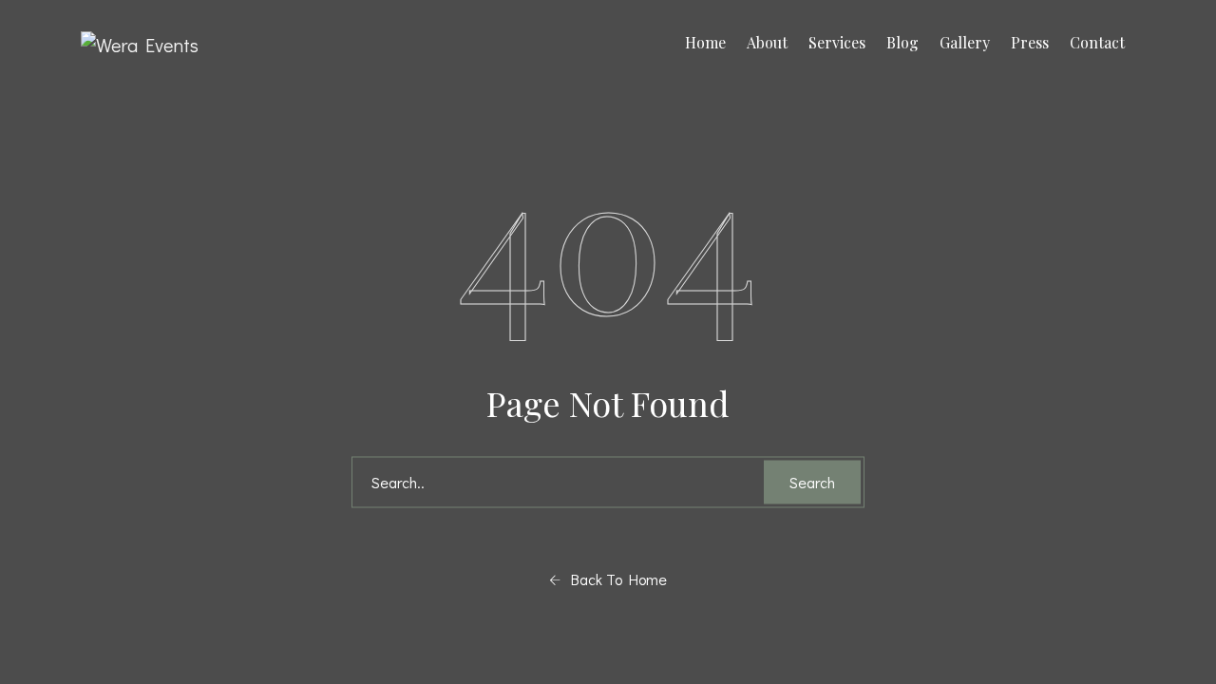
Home (705, 42)
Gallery (965, 42)
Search (812, 482)
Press (1030, 42)
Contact (1097, 42)
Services (836, 42)
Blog (902, 42)
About (767, 42)
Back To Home (613, 579)
